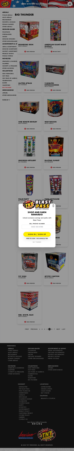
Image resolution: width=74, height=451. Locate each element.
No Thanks (37, 242)
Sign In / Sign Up (37, 234)
